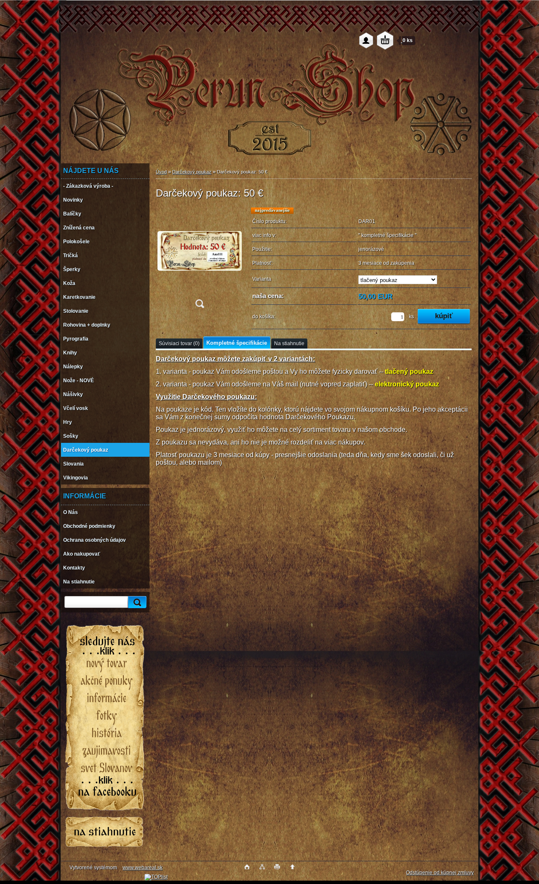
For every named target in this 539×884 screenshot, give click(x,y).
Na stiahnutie (289, 343)
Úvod (161, 171)
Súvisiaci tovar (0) (179, 343)
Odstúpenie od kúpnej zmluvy (440, 873)
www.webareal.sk (143, 868)
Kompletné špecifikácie (236, 343)
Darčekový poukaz (191, 171)
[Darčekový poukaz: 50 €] (199, 260)
